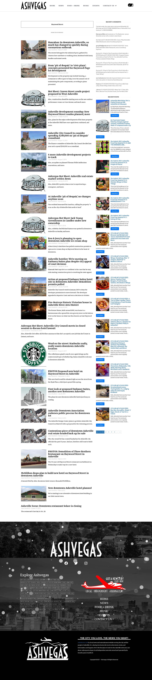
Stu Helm (98, 40)
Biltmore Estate (36, 585)
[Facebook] (66, 563)
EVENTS (96, 6)
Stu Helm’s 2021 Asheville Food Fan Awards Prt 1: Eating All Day (120, 217)
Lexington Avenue (28, 598)
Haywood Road (27, 596)
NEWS (61, 6)
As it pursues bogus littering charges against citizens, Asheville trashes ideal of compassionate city (121, 122)
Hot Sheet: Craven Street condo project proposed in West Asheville (69, 92)
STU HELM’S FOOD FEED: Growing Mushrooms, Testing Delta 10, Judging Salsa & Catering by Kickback (120, 388)
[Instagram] (131, 5)
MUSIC (86, 6)
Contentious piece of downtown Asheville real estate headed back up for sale (70, 432)
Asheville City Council (30, 582)
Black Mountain (52, 585)
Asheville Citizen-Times (50, 579)
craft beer (45, 588)
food (24, 593)
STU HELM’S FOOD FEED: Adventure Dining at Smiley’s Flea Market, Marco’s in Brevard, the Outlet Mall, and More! (119, 344)
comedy (34, 588)
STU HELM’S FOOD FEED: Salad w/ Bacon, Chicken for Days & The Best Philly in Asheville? (121, 322)
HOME (52, 6)
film (66, 590)
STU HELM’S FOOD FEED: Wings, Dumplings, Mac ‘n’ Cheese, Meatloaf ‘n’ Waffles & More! (120, 258)
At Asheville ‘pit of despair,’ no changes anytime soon (69, 197)
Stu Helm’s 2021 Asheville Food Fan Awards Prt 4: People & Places (120, 162)
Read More (115, 115)
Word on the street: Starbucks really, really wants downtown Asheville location (67, 346)
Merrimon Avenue (45, 598)
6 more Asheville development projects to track (69, 156)
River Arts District (29, 607)
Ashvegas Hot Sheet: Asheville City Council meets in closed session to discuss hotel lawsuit (53, 327)
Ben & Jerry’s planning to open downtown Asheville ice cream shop (67, 239)
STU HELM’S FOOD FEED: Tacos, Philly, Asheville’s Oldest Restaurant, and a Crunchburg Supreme (112, 47)
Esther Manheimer (41, 590)
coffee (24, 588)
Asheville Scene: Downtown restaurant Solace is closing (51, 506)
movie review (27, 601)
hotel (57, 596)
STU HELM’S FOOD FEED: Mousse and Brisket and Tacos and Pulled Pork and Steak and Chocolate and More (120, 236)
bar (70, 582)
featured (56, 590)
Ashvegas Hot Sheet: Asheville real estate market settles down (70, 177)
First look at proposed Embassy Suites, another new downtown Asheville (69, 390)
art (23, 579)
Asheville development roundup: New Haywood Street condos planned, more (69, 113)
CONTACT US (108, 6)
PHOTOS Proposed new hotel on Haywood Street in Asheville (65, 372)
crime (56, 588)
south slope (45, 607)
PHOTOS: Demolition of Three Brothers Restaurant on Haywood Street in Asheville (69, 454)
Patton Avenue (27, 604)
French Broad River (38, 593)
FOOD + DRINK (73, 6)
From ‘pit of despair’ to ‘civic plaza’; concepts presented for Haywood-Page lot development (69, 68)
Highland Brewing (43, 596)
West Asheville (42, 612)
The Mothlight (27, 609)
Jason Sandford (52, 49)
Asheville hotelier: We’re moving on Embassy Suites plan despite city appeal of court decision (70, 261)
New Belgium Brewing (53, 601)
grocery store (67, 593)
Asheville (33, 579)
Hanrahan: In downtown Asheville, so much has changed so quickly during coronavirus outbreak (68, 45)
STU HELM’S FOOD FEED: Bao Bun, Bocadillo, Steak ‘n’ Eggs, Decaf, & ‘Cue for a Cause (121, 410)
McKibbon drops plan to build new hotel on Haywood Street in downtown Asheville (55, 474)
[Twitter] (76, 563)
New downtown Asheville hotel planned (70, 488)
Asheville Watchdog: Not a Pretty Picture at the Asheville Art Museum (120, 102)
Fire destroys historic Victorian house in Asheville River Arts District (70, 303)
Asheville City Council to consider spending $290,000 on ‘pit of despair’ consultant (68, 135)
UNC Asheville (27, 612)
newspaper (69, 601)
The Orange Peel (43, 609)
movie (69, 598)
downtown (26, 590)
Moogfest (59, 598)
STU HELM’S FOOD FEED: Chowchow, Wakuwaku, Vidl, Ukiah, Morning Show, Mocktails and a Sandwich (121, 366)
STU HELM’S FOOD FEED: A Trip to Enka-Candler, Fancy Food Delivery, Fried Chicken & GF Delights (121, 301)
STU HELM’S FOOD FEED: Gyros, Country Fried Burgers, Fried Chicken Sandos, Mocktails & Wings (120, 280)
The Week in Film (59, 609)
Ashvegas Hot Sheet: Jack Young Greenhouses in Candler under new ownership (67, 220)
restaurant (55, 604)
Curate (65, 588)
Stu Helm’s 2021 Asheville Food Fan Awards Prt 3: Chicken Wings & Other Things (120, 181)
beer (24, 585)
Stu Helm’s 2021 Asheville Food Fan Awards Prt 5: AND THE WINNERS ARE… (121, 143)
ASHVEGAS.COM (83, 642)
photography (42, 604)
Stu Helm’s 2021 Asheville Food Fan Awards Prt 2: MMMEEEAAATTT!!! (120, 199)
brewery (65, 585)
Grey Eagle (53, 593)
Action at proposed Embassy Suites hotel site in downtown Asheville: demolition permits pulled (70, 282)
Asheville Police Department (53, 582)
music (39, 601)
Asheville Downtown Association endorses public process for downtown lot (69, 413)
